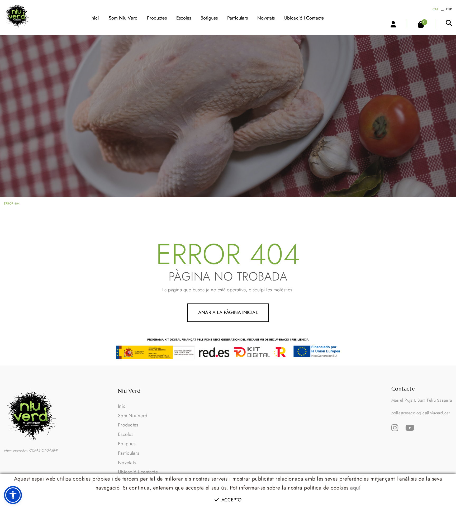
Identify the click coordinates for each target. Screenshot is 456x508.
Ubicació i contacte (138, 471)
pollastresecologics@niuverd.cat (420, 413)
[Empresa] (17, 15)
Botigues (126, 443)
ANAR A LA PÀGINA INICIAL (228, 312)
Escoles (125, 434)
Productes (128, 424)
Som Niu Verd (132, 415)
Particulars (128, 453)
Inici (122, 406)
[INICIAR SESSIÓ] (390, 24)
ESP (449, 9)
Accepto (231, 499)
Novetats (127, 462)
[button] (13, 495)
